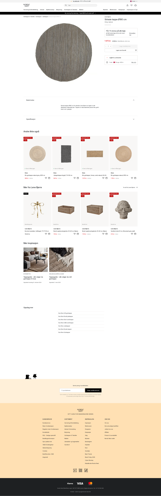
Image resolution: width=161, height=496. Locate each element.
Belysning (59, 9)
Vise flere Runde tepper (65, 329)
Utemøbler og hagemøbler (71, 441)
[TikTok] (86, 470)
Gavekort (67, 444)
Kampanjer (122, 9)
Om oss (107, 423)
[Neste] (98, 52)
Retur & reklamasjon (48, 426)
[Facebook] (75, 470)
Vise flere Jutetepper (64, 326)
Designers (88, 429)
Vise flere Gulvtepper (64, 332)
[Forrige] (29, 52)
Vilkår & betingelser (48, 444)
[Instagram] (80, 470)
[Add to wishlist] (46, 178)
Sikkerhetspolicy (47, 448)
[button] (108, 24)
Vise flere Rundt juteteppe (65, 316)
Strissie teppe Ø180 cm (55, 16)
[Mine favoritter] (131, 5)
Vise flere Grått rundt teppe (65, 322)
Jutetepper (45, 16)
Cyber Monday (89, 460)
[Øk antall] (110, 46)
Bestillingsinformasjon (48, 438)
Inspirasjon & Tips (132, 9)
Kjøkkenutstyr (50, 9)
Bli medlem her (132, 34)
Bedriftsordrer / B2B (48, 454)
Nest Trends (88, 454)
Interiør (42, 9)
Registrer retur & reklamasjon (51, 429)
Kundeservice (46, 423)
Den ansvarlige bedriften (111, 426)
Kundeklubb (46, 432)
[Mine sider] (127, 5)
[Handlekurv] (135, 5)
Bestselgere (88, 441)
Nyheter (105, 9)
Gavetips (87, 451)
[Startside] (26, 5)
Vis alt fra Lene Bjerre (129, 187)
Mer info (133, 62)
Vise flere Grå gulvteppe (65, 313)
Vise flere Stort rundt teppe (65, 319)
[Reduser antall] (106, 46)
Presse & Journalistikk (111, 435)
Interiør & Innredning (70, 429)
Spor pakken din (47, 441)
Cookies (45, 451)
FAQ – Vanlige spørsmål (49, 435)
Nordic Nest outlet (110, 438)
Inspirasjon (88, 423)
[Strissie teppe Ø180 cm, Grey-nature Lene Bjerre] (63, 52)
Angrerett (45, 457)
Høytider (87, 444)
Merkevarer (113, 9)
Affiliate (107, 432)
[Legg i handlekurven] (49, 178)
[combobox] (134, 1)
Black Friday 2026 (90, 457)
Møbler (81, 9)
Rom (86, 448)
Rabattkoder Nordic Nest (92, 463)
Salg (86, 435)
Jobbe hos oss (109, 429)
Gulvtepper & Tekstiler (70, 9)
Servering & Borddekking (30, 9)
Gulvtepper (38, 16)
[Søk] (65, 5)
